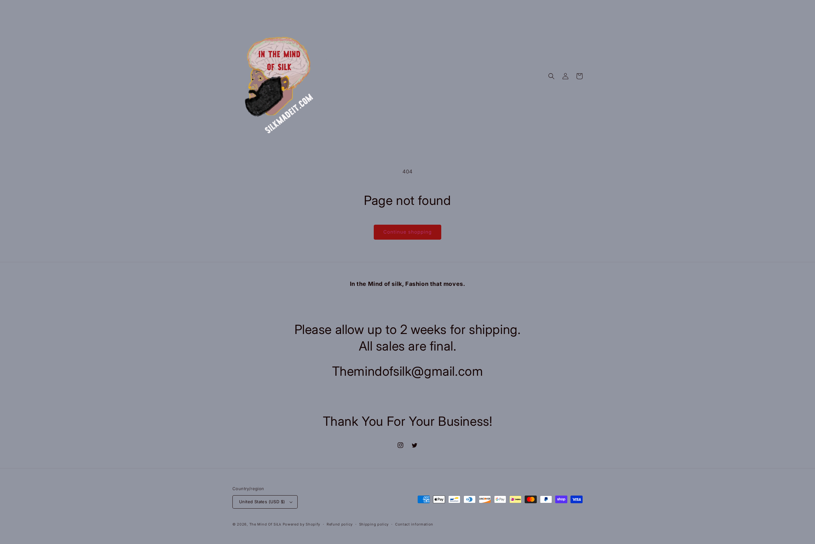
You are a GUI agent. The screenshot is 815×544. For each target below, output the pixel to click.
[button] (551, 76)
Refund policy (340, 524)
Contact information (414, 524)
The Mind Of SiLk (265, 524)
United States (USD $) (262, 501)
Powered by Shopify (302, 524)
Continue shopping (407, 232)
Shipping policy (374, 524)
